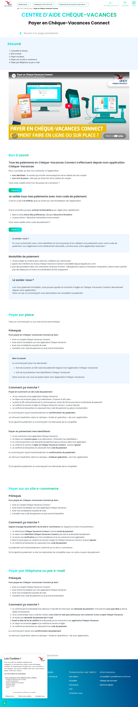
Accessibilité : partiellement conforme (115, 676)
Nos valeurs (73, 676)
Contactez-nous (75, 693)
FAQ (21, 8)
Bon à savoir (16, 54)
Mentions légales (106, 685)
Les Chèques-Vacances (47, 676)
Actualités (73, 680)
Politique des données (108, 680)
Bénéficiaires (28, 8)
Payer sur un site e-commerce (24, 59)
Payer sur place (17, 56)
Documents (73, 685)
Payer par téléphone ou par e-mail (25, 62)
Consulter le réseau (19, 51)
